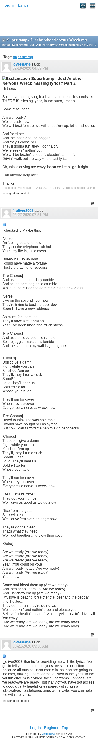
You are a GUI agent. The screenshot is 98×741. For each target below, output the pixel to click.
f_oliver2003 (23, 211)
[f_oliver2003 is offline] (7, 213)
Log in (35, 728)
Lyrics (23, 5)
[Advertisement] (36, 23)
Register (51, 728)
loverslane (22, 64)
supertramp (23, 57)
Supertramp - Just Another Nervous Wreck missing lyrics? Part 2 (54, 44)
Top (65, 728)
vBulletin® (48, 734)
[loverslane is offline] (7, 67)
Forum (8, 5)
